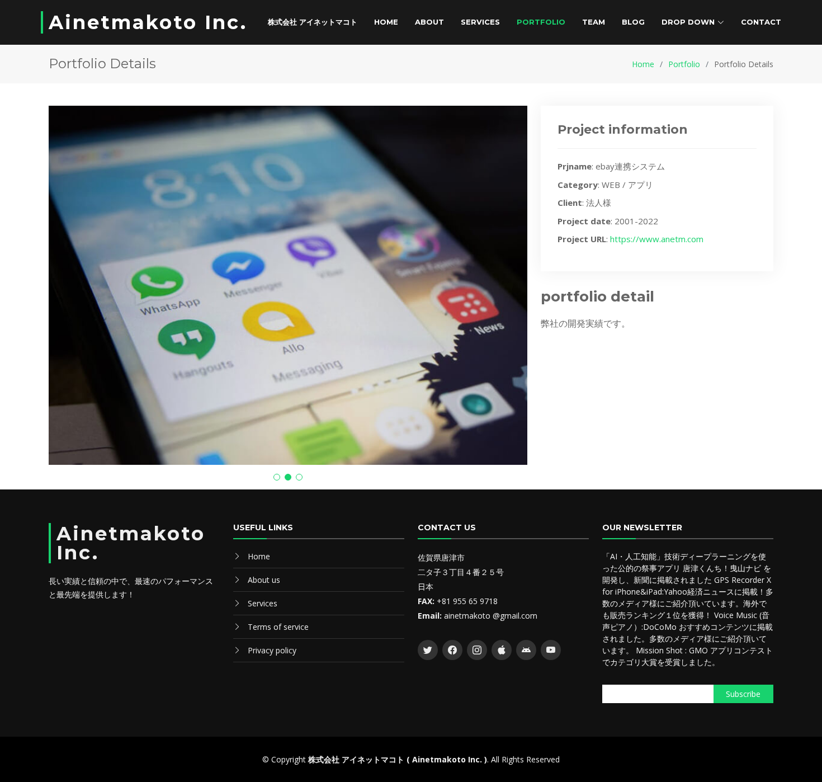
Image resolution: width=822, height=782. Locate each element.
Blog (633, 21)
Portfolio (541, 21)
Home (386, 21)
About (429, 21)
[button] (276, 477)
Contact (761, 21)
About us (264, 579)
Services (480, 21)
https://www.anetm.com (656, 238)
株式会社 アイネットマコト (312, 21)
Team (593, 21)
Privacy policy (272, 650)
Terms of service (278, 626)
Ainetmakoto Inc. (148, 22)
